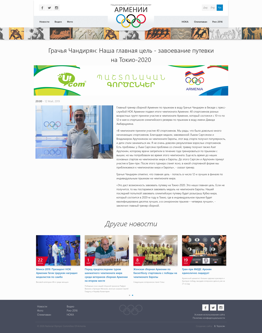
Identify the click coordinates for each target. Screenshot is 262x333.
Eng (213, 7)
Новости (44, 21)
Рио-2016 (217, 21)
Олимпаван (200, 21)
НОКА (185, 21)
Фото (70, 21)
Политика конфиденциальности (209, 317)
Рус (220, 7)
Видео (58, 21)
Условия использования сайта (209, 314)
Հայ (205, 7)
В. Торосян (219, 326)
